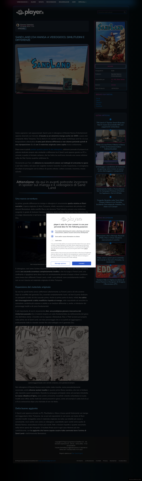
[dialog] (71, 240)
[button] (71, 240)
